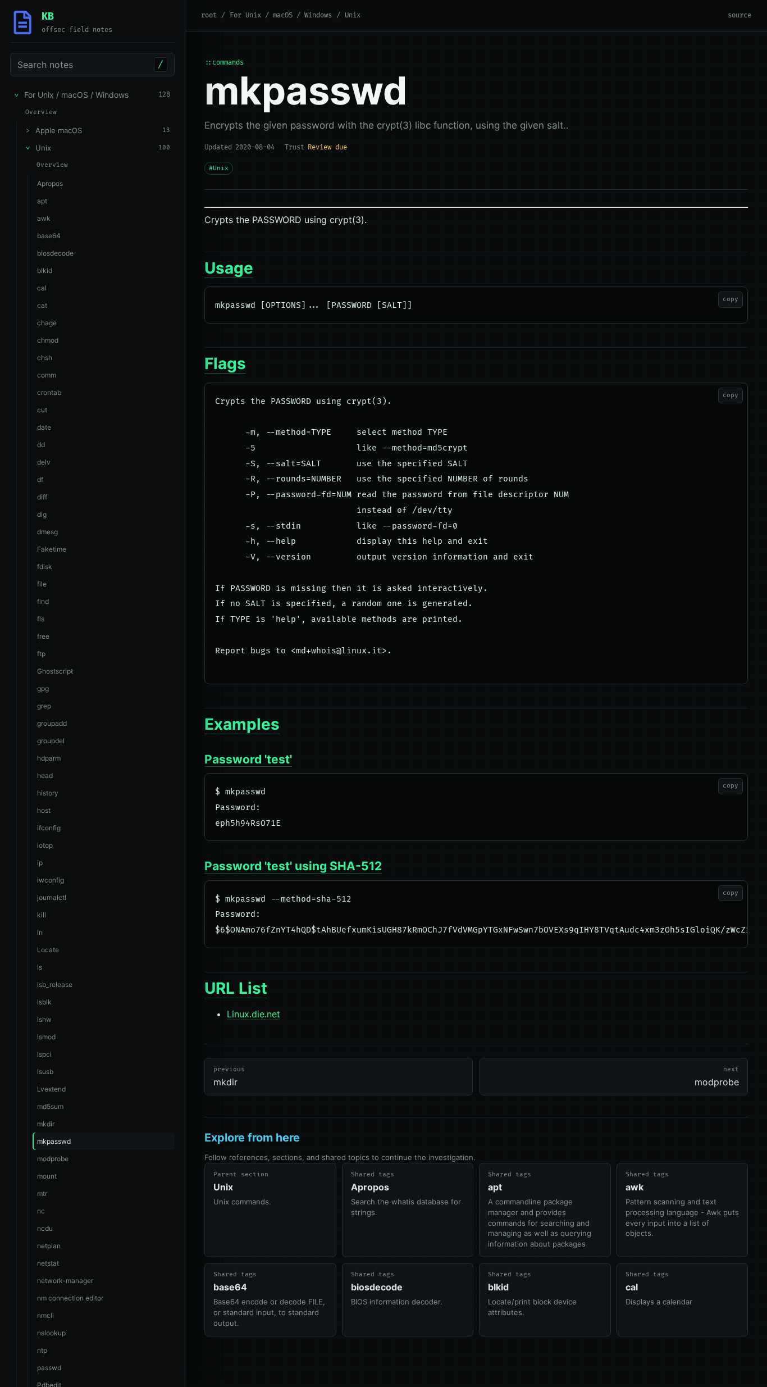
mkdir (229, 1077)
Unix (352, 15)
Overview (41, 112)
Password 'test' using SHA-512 (293, 866)
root (209, 15)
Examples (242, 724)
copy (730, 299)
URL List (235, 988)
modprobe (717, 1077)
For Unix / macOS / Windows (281, 15)
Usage (228, 268)
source (739, 15)
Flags (225, 363)
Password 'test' (248, 759)
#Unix (219, 168)
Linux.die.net (253, 1014)
